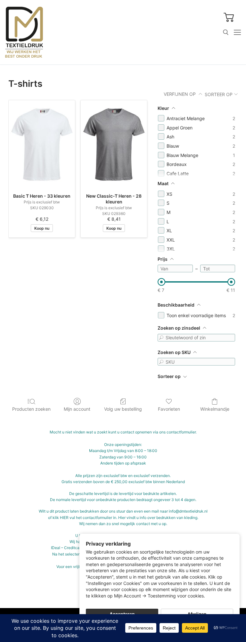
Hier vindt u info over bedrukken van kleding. (158, 517)
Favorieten (169, 409)
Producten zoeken (31, 409)
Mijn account (77, 409)
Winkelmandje (214, 409)
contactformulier (181, 432)
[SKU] (161, 362)
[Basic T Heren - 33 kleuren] (42, 144)
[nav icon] (237, 32)
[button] (229, 17)
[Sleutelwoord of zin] (161, 338)
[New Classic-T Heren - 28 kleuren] (114, 144)
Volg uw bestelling (123, 409)
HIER (64, 517)
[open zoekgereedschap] (226, 32)
